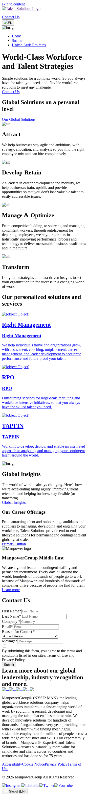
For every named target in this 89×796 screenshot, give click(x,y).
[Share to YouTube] (63, 785)
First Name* (11, 611)
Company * (11, 621)
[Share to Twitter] (46, 785)
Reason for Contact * (18, 631)
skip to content (13, 4)
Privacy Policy (56, 764)
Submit (9, 665)
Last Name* (11, 616)
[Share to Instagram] (11, 785)
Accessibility (12, 764)
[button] (44, 139)
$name (17, 40)
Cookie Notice (33, 764)
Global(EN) (17, 791)
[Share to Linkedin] (30, 785)
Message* (10, 641)
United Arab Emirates (29, 45)
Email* (7, 627)
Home (17, 36)
